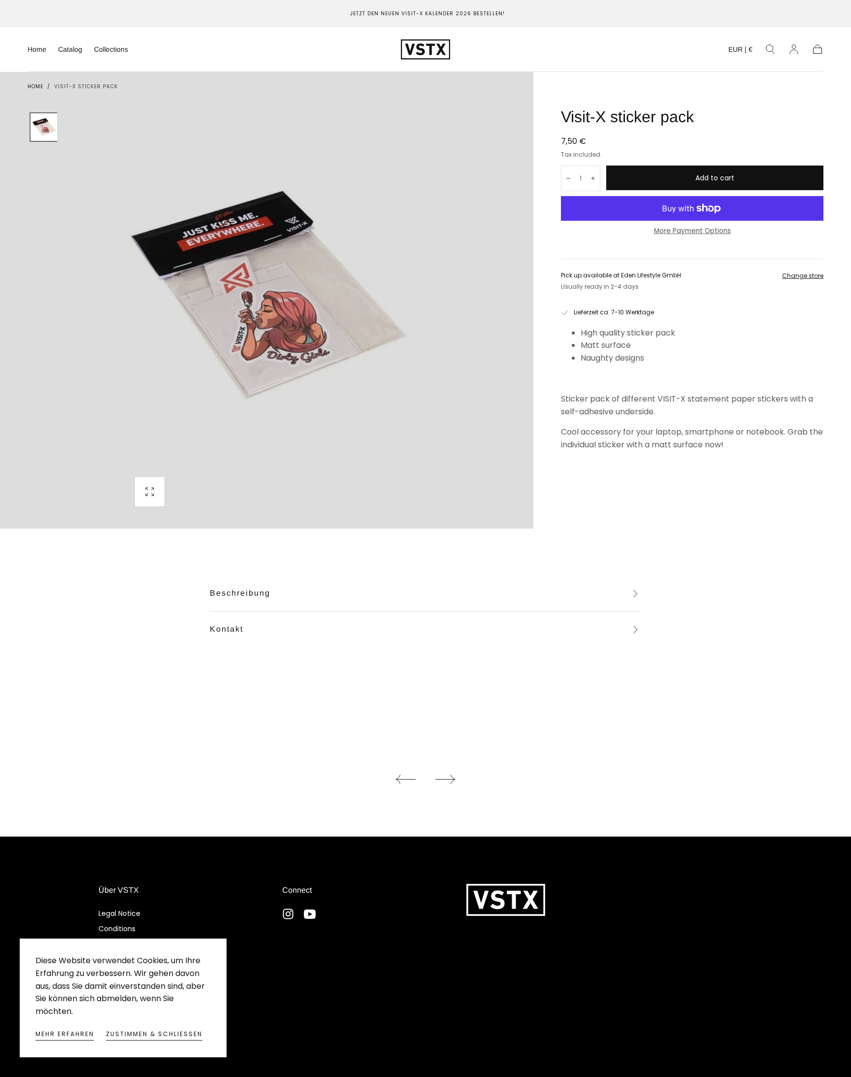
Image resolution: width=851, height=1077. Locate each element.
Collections (111, 49)
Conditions (116, 929)
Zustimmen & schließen (154, 1034)
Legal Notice (119, 913)
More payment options (692, 231)
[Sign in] (794, 49)
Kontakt (226, 629)
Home (37, 49)
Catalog (70, 49)
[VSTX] (505, 900)
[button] (740, 51)
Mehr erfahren (64, 1034)
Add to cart (714, 178)
